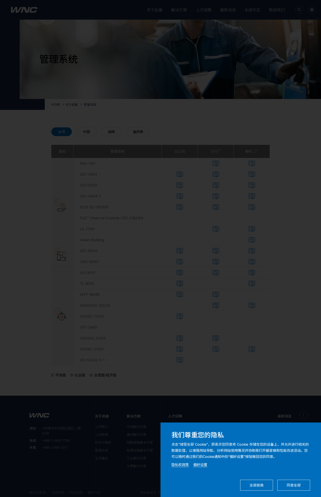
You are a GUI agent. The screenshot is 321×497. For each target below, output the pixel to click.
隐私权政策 (180, 464)
